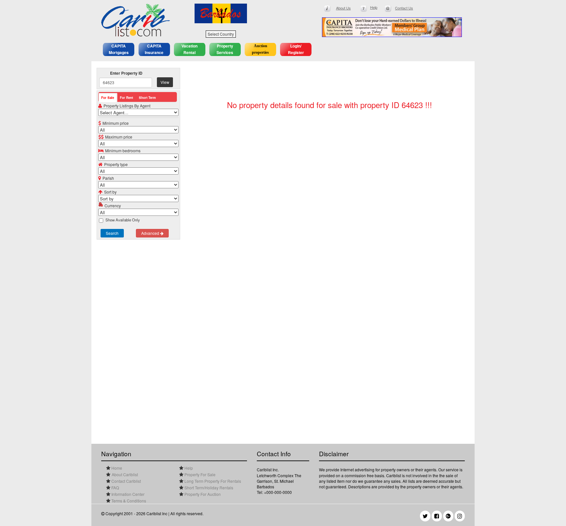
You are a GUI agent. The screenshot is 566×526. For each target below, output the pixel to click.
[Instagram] (460, 516)
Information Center (127, 494)
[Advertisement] (138, 339)
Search (112, 233)
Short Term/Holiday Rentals (208, 487)
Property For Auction (202, 494)
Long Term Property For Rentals (212, 481)
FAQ (114, 487)
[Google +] (448, 516)
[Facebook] (437, 516)
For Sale (107, 97)
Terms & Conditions (128, 500)
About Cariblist (125, 474)
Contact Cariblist (125, 481)
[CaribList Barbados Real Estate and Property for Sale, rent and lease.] (143, 20)
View (164, 82)
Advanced (150, 233)
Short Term (147, 97)
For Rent (126, 97)
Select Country (221, 34)
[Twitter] (425, 516)
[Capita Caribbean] (392, 27)
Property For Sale (199, 474)
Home (116, 468)
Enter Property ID (126, 73)
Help (188, 468)
